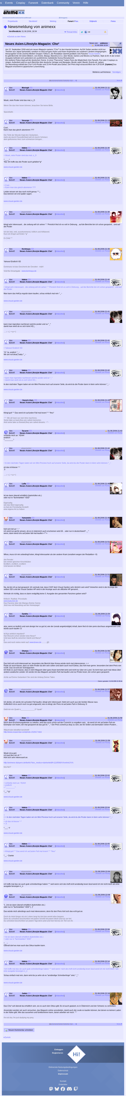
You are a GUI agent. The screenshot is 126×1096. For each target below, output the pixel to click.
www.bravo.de (35, 642)
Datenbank (47, 3)
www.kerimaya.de (29, 271)
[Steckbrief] (31, 88)
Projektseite (13, 21)
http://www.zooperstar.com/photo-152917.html (23, 732)
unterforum (22, 18)
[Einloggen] (63, 18)
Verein (76, 3)
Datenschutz (63, 1071)
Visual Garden (94, 54)
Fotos (113, 21)
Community (63, 3)
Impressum (63, 1074)
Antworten (59, 90)
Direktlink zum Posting (102, 89)
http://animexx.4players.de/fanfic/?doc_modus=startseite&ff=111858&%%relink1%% (38, 763)
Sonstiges (116, 72)
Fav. (76, 21)
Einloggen (58, 1050)
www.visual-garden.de (13, 167)
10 (70, 80)
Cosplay (20, 3)
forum (15, 18)
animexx (6, 18)
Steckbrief (33, 21)
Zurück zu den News (17, 37)
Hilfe (85, 3)
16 (75, 80)
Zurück (7, 1037)
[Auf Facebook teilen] (86, 32)
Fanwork (33, 3)
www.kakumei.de (11, 601)
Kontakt (63, 1081)
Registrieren (57, 1053)
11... (73, 80)
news (11, 18)
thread (28, 18)
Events (9, 3)
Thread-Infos (71, 32)
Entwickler (63, 1084)
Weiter (119, 80)
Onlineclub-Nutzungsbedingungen (63, 1067)
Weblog (53, 21)
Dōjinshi (93, 21)
